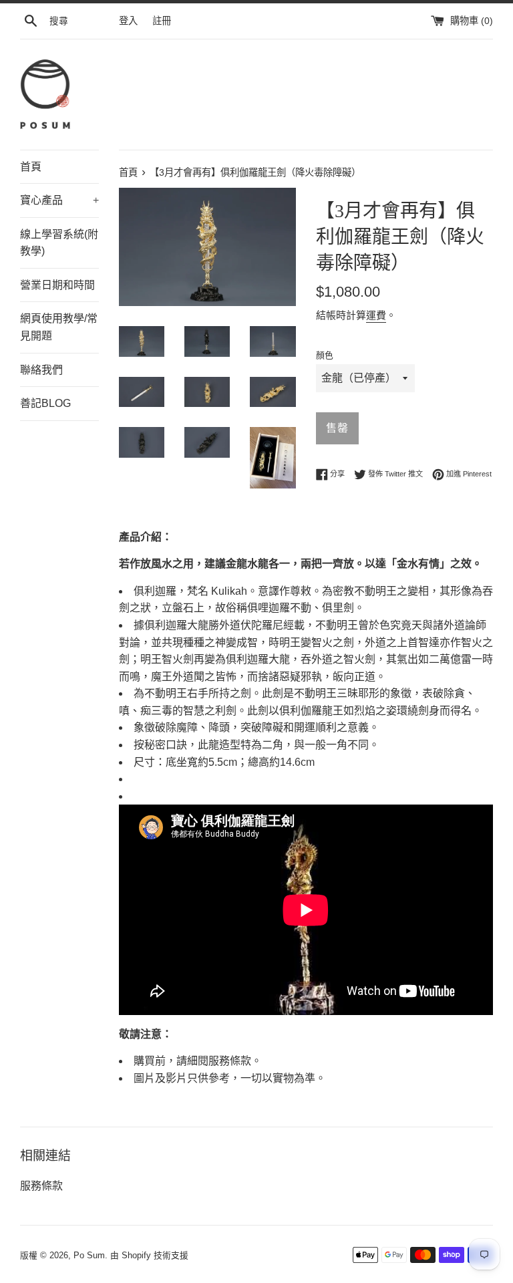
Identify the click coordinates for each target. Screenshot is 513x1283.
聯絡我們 (41, 370)
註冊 (161, 20)
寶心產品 (59, 200)
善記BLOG (45, 403)
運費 (376, 315)
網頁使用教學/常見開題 (59, 327)
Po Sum (89, 1255)
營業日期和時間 (57, 285)
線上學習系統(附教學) (59, 243)
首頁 (30, 166)
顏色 (324, 355)
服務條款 (41, 1185)
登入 (128, 20)
